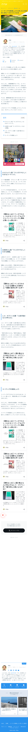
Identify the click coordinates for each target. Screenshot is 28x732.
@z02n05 (14, 46)
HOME (2, 723)
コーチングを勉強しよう (11, 135)
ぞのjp (4, 4)
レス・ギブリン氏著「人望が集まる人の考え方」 (15, 131)
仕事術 (16, 8)
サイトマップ (16, 726)
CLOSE (22, 117)
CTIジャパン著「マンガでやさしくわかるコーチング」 (14, 122)
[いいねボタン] (3, 515)
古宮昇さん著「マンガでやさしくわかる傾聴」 (15, 127)
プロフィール (3, 726)
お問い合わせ (23, 726)
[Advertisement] (14, 599)
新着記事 (10, 726)
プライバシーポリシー (14, 727)
